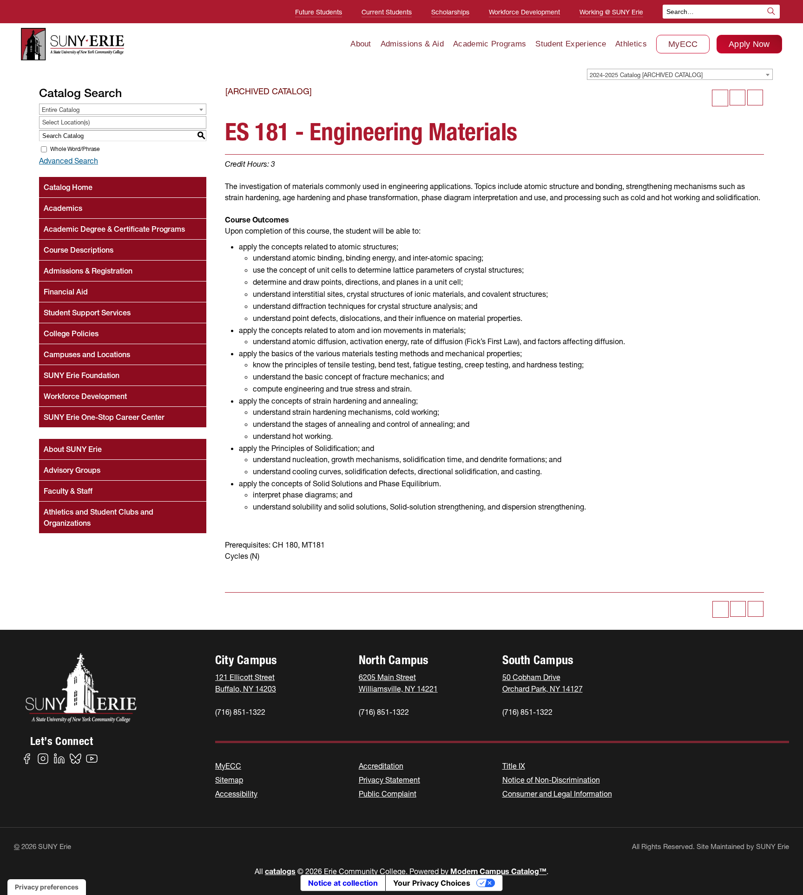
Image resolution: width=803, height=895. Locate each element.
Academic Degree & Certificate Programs (114, 229)
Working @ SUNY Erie (611, 12)
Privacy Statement (389, 779)
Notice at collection (343, 883)
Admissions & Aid (412, 43)
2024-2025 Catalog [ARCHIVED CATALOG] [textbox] (646, 74)
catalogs (280, 871)
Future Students (318, 12)
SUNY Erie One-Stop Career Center (104, 417)
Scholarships (450, 12)
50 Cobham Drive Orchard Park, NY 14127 (542, 683)
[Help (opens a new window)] (755, 97)
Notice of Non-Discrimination (551, 779)
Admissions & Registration (88, 270)
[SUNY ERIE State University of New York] (72, 44)
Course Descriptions (78, 250)
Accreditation (381, 766)
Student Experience (570, 43)
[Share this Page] (720, 98)
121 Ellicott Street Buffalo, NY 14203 (245, 683)
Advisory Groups (72, 470)
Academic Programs (489, 43)
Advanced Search (68, 160)
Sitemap (229, 779)
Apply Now (749, 44)
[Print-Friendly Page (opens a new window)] (737, 97)
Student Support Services (87, 312)
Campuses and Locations (87, 354)
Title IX (513, 766)
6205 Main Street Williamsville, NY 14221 (398, 683)
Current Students (387, 12)
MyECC (683, 44)
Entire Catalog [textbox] (60, 109)
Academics (63, 208)
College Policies (71, 333)
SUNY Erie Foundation (81, 375)
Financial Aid (66, 291)
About (360, 43)
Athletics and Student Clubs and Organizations (98, 517)
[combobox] (680, 74)
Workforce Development (524, 12)
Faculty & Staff (68, 491)
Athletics (631, 43)
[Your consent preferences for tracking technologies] (46, 887)
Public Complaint (387, 793)
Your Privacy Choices (431, 883)
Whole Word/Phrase (74, 148)
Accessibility (236, 793)
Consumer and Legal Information (557, 793)
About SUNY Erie (73, 449)
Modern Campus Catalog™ (498, 871)
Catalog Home (68, 187)
